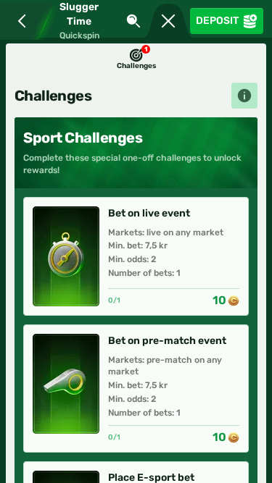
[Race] (168, 21)
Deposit (217, 20)
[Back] (19, 21)
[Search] (133, 21)
